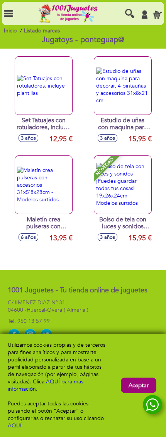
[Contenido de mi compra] (157, 14)
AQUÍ (15, 425)
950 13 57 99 (33, 321)
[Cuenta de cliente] (144, 14)
